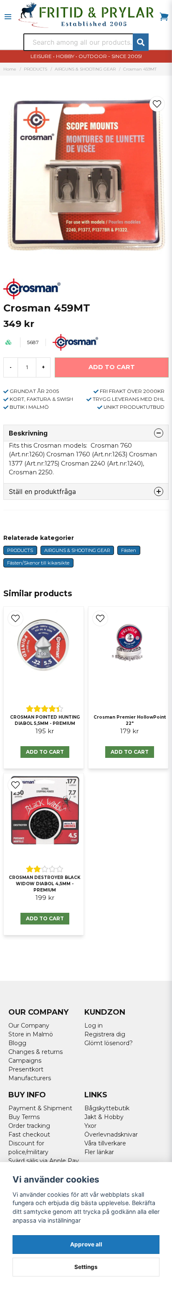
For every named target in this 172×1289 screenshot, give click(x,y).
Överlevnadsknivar (111, 1134)
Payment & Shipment (40, 1108)
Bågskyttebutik (106, 1108)
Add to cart (45, 752)
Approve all (86, 1244)
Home (9, 69)
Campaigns (24, 1060)
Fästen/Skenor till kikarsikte (38, 563)
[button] (156, 103)
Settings (86, 1267)
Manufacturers (29, 1078)
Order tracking (29, 1125)
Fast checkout (29, 1134)
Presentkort (25, 1069)
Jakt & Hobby (104, 1117)
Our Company (28, 1025)
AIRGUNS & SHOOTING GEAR (85, 69)
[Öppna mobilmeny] (8, 16)
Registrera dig (104, 1034)
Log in (93, 1025)
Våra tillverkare (105, 1143)
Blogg (17, 1043)
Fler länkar (99, 1152)
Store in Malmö (30, 1034)
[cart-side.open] (164, 16)
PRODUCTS (35, 69)
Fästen (128, 550)
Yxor (90, 1125)
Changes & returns (35, 1052)
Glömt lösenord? (108, 1043)
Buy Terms (24, 1117)
